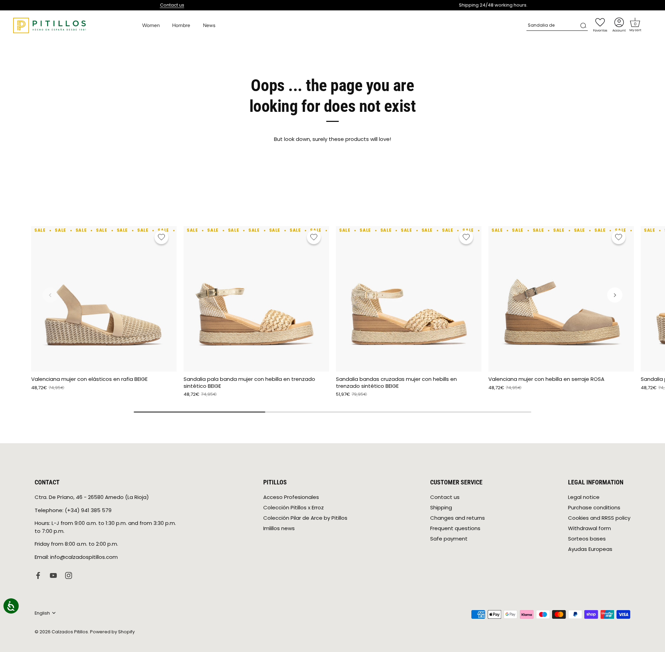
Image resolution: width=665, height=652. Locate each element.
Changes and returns (457, 517)
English (42, 613)
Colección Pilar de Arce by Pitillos (305, 517)
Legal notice (584, 497)
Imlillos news (279, 528)
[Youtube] (53, 575)
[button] (635, 22)
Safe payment (449, 538)
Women (151, 25)
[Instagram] (68, 575)
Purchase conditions (594, 507)
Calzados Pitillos (70, 631)
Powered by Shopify (112, 631)
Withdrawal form (589, 528)
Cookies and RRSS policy (599, 517)
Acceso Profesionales (291, 497)
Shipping (441, 507)
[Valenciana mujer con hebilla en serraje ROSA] (561, 299)
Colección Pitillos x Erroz (293, 507)
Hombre (181, 25)
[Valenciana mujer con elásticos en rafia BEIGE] (104, 299)
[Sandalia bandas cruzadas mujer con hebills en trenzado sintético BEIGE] (408, 299)
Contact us (172, 5)
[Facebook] (38, 575)
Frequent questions (455, 528)
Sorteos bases (587, 538)
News (209, 25)
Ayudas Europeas (590, 549)
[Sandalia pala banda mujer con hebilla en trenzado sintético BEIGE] (256, 299)
